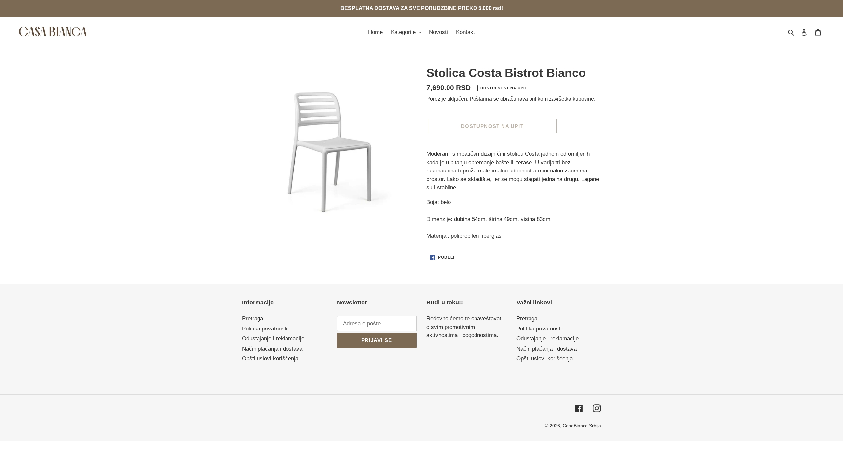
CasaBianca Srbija (582, 425)
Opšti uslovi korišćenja (270, 359)
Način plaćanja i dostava (272, 349)
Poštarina (481, 99)
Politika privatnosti (264, 329)
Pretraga (252, 318)
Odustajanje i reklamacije (273, 338)
